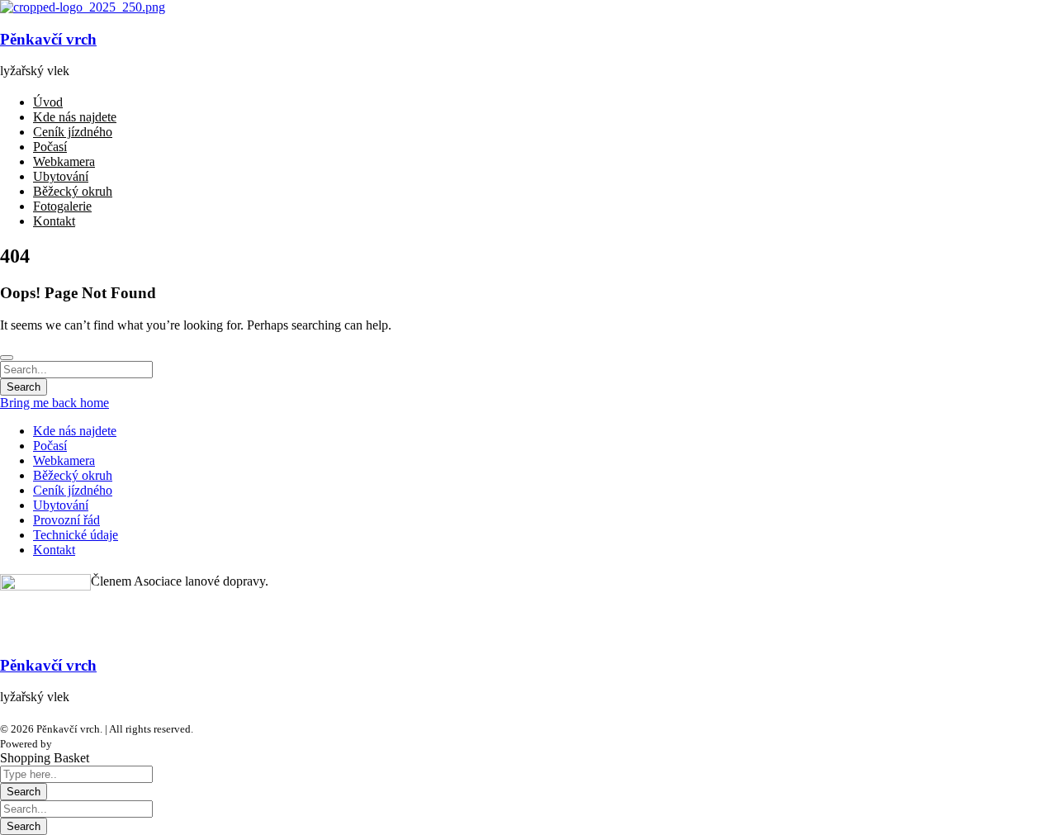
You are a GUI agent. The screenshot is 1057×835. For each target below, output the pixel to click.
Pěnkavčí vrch (48, 39)
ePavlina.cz (80, 744)
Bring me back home (54, 403)
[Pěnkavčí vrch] (82, 7)
